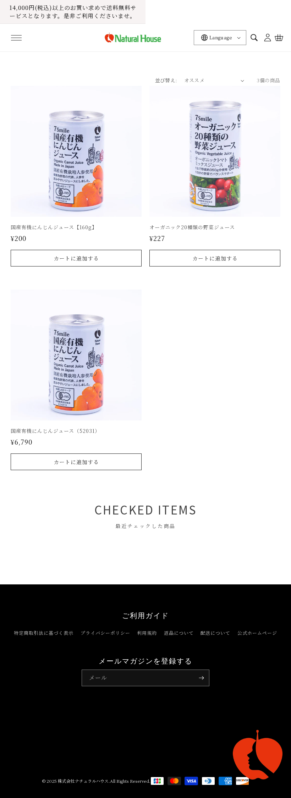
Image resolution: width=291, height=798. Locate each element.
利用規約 (147, 632)
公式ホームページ (257, 632)
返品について (179, 632)
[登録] (201, 678)
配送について (215, 632)
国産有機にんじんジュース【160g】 (54, 227)
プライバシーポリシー (105, 632)
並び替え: (166, 80)
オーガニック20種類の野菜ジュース (192, 227)
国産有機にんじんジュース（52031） (55, 430)
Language (220, 37)
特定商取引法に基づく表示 (43, 632)
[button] (16, 37)
